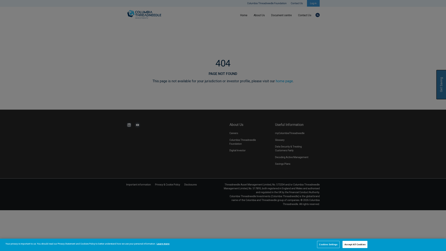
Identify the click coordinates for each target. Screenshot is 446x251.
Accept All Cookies (355, 244)
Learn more (163, 243)
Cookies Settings (328, 244)
